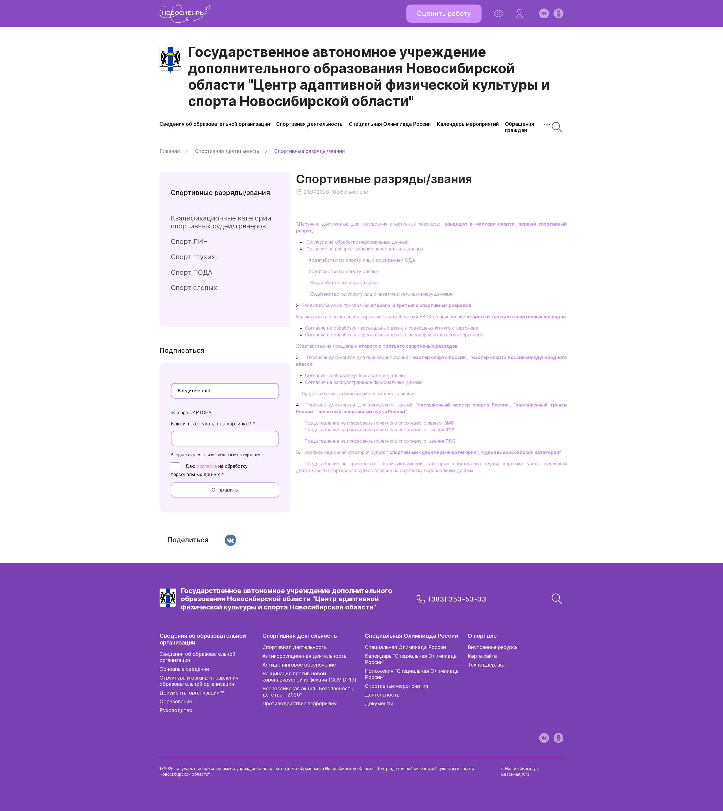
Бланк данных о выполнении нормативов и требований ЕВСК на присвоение (431, 316)
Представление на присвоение (386, 305)
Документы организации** (192, 693)
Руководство (176, 710)
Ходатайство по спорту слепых (344, 271)
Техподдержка (486, 665)
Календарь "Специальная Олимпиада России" (411, 659)
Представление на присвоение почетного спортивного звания (379, 423)
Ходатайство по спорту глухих (344, 283)
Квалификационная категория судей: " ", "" (432, 452)
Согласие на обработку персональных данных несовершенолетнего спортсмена (394, 335)
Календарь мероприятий (468, 124)
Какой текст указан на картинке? (213, 424)
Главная (170, 151)
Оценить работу (444, 13)
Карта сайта (482, 656)
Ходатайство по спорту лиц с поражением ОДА (362, 260)
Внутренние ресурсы (493, 647)
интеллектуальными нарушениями (414, 294)
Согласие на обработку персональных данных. (358, 242)
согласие (207, 466)
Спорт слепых (194, 288)
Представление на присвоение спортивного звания (358, 393)
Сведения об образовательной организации (215, 124)
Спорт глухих (193, 257)
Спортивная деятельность (309, 124)
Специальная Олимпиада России (390, 124)
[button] (519, 13)
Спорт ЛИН (189, 241)
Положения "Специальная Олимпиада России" (412, 674)
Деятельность (382, 695)
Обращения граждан (519, 127)
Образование (176, 701)
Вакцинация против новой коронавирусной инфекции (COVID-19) (309, 677)
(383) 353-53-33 (457, 599)
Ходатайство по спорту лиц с (343, 294)
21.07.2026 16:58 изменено (336, 192)
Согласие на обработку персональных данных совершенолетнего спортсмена (391, 328)
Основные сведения (184, 669)
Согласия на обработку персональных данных (356, 375)
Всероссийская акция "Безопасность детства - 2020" (307, 691)
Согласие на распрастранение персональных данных (365, 249)
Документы (379, 703)
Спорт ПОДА (191, 272)
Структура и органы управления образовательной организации (199, 681)
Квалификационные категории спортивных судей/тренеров (221, 222)
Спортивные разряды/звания (384, 183)
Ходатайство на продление (377, 346)
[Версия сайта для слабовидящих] (498, 13)
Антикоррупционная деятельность (304, 656)
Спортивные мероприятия (396, 686)
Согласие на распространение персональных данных (364, 382)
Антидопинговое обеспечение (299, 665)
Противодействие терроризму (299, 703)
